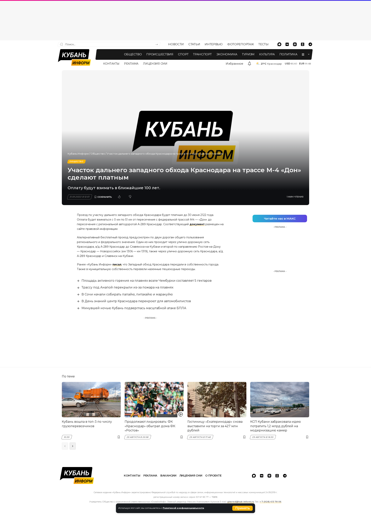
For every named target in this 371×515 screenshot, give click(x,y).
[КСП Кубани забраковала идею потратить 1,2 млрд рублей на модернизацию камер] (279, 399)
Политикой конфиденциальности (183, 508)
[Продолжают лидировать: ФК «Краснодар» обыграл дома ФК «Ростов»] (154, 399)
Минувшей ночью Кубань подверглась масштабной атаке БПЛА (134, 308)
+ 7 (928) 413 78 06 (270, 501)
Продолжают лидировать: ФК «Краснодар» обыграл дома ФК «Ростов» (150, 426)
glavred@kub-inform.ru (240, 501)
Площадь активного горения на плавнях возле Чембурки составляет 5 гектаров (147, 280)
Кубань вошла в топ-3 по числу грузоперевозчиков (87, 424)
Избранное (234, 63)
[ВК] (287, 44)
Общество (98, 153)
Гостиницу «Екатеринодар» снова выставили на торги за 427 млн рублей (215, 426)
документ (197, 224)
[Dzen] (295, 44)
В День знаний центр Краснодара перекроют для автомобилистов (136, 301)
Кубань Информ (78, 153)
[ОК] (302, 44)
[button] (242, 508)
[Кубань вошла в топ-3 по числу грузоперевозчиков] (91, 399)
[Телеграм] (310, 44)
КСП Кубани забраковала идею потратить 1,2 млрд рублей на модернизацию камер (275, 426)
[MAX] (279, 44)
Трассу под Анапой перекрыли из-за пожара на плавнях (127, 287)
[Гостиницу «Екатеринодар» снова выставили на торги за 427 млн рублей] (216, 399)
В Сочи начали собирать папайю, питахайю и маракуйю (127, 294)
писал (116, 264)
